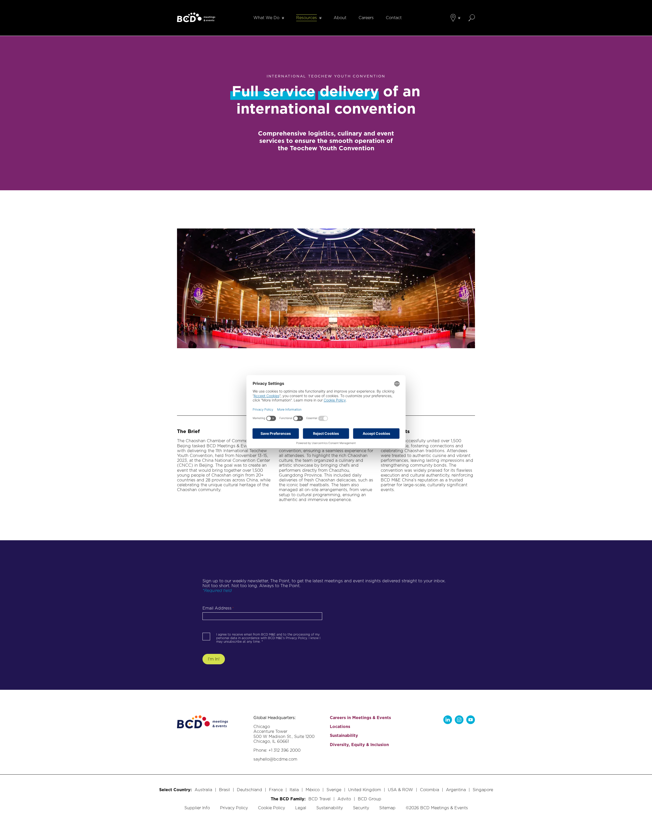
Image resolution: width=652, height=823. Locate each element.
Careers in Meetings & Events (360, 717)
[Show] (283, 18)
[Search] (471, 17)
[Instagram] (459, 719)
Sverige (334, 789)
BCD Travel (319, 799)
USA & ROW (400, 789)
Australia (203, 789)
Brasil (224, 789)
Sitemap (387, 807)
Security (361, 807)
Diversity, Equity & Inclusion (359, 744)
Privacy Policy (234, 807)
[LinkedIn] (447, 719)
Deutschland (249, 789)
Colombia (429, 789)
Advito (344, 799)
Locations (340, 726)
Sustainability (344, 735)
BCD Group (369, 799)
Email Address (218, 608)
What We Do (266, 17)
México (313, 789)
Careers (366, 17)
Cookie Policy (271, 807)
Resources (306, 17)
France (276, 789)
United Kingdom (364, 789)
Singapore (483, 789)
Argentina (456, 789)
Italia (294, 789)
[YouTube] (470, 719)
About (340, 17)
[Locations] (453, 18)
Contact (394, 17)
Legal (300, 807)
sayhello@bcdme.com (275, 759)
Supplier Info (197, 807)
